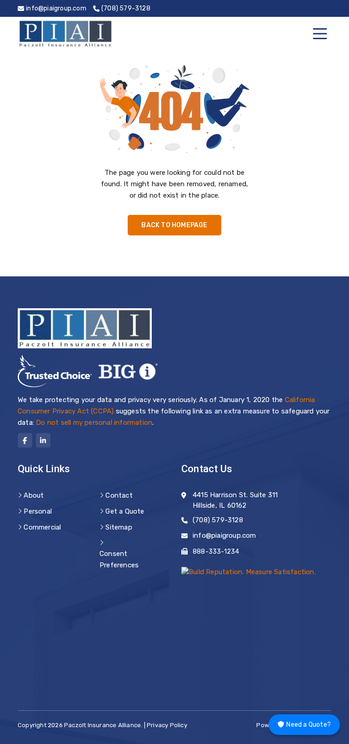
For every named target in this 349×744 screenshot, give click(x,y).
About (34, 495)
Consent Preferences (119, 559)
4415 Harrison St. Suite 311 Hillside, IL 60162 (235, 500)
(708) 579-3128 (218, 520)
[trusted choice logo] (55, 371)
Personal (38, 511)
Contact (118, 495)
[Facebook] (25, 440)
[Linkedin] (43, 440)
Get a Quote (124, 511)
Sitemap (118, 527)
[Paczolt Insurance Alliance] (65, 33)
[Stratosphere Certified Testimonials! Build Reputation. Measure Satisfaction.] (248, 571)
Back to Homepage (174, 225)
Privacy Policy (167, 725)
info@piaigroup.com (224, 535)
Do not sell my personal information (94, 422)
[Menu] (320, 33)
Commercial (42, 527)
